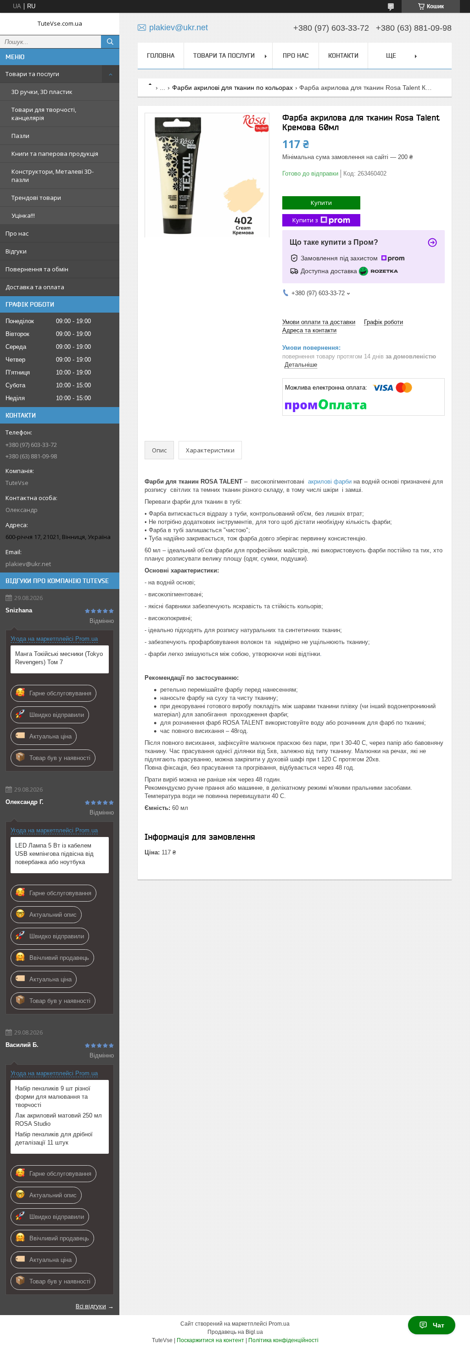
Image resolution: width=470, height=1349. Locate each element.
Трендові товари (36, 197)
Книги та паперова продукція (54, 153)
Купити (321, 202)
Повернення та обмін (37, 269)
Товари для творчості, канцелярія (43, 113)
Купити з (305, 220)
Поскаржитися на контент (210, 1340)
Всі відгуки (91, 1306)
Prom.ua (279, 1324)
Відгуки (16, 251)
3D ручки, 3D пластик (42, 92)
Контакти (343, 55)
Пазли (20, 136)
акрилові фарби (330, 481)
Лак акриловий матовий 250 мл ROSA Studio (58, 1119)
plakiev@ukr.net (28, 564)
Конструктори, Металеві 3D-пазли (52, 175)
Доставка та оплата (35, 287)
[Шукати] (110, 42)
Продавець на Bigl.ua (235, 1332)
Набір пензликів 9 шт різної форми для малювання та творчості (52, 1096)
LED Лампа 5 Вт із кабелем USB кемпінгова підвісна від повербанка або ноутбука (54, 853)
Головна (160, 55)
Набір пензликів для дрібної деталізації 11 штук (54, 1138)
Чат (438, 1325)
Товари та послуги (32, 74)
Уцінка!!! (23, 215)
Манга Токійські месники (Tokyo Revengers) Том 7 (59, 658)
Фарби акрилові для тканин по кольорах (232, 87)
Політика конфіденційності (283, 1340)
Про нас (17, 233)
